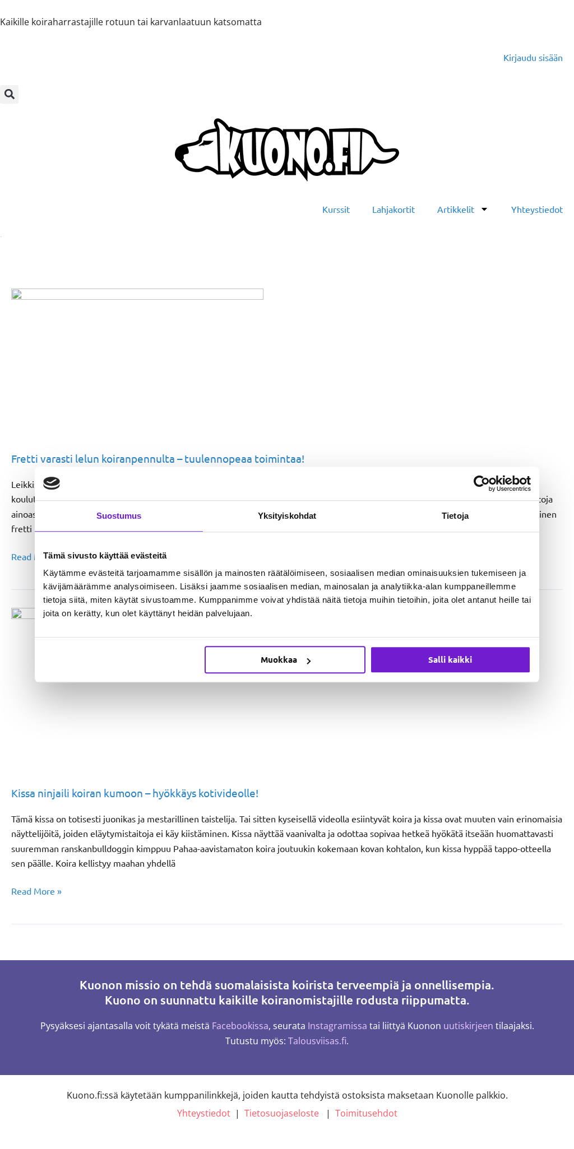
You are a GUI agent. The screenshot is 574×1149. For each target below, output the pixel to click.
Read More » (36, 889)
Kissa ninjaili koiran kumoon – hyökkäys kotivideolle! (134, 792)
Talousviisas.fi (317, 1041)
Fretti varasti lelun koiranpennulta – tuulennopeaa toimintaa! (157, 458)
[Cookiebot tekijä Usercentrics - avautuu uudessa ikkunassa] (482, 483)
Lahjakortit (393, 209)
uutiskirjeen (468, 1026)
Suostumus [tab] (119, 515)
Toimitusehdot (366, 1113)
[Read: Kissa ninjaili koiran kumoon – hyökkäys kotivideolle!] (137, 688)
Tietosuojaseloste (281, 1113)
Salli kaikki (450, 659)
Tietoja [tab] (455, 515)
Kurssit (336, 209)
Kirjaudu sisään (533, 57)
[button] (9, 94)
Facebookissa (240, 1026)
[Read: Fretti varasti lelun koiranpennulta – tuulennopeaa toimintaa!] (137, 361)
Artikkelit (455, 209)
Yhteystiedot (537, 209)
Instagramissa (337, 1026)
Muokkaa (279, 659)
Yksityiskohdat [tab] (287, 515)
